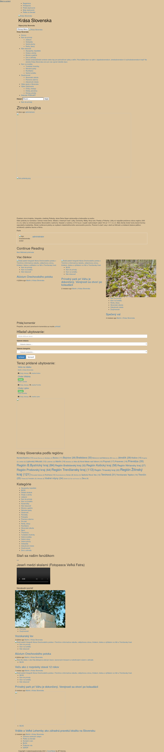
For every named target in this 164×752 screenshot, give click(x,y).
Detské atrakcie (26, 492)
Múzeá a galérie (31, 55)
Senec (69, 475)
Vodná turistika (31, 73)
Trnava (24, 478)
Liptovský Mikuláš (36, 461)
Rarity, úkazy (30, 46)
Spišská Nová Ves (91, 474)
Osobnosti (24, 512)
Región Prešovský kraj (34, 470)
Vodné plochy (30, 44)
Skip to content (5, 1)
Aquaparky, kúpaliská (33, 51)
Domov (23, 35)
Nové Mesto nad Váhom (91, 461)
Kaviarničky (25, 503)
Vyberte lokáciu (23, 341)
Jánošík (124, 457)
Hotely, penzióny (31, 91)
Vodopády (29, 42)
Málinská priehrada (25, 252)
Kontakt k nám (28, 741)
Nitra (77, 461)
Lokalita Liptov (35, 396)
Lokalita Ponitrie (36, 385)
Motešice (69, 462)
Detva (114, 458)
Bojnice (69, 457)
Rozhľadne (29, 71)
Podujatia (24, 517)
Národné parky (31, 68)
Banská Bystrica (25, 457)
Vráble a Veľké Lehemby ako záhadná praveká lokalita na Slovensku (55, 730)
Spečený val (113, 314)
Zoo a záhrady (31, 57)
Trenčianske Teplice (127, 474)
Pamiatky (24, 515)
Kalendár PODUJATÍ (28, 95)
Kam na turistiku (27, 64)
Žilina (85, 478)
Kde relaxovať (26, 48)
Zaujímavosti (25, 75)
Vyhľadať (21, 357)
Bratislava (84, 457)
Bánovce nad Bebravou (102, 458)
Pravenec (121, 461)
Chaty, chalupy (31, 88)
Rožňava (50, 474)
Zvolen (67, 478)
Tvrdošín (32, 478)
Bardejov (48, 458)
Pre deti (24, 521)
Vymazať (31, 357)
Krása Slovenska (35, 20)
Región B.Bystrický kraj (36, 465)
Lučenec (51, 461)
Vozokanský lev (24, 636)
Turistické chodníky (32, 66)
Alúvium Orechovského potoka (35, 276)
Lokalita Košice (35, 373)
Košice (137, 457)
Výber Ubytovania (27, 86)
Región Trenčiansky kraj (73, 469)
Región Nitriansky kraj (131, 465)
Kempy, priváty (31, 93)
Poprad (108, 461)
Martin (60, 461)
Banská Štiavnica (39, 458)
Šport (23, 530)
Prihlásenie (27, 5)
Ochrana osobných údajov (32, 736)
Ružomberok (61, 475)
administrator (30, 112)
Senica (77, 475)
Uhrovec (40, 478)
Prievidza (136, 461)
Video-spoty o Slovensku (30, 84)
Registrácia (27, 3)
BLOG (68, 267)
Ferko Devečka (22, 393)
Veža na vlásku (24, 366)
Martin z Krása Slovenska (35, 280)
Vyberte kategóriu (23, 348)
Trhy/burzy (25, 532)
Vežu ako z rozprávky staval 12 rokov (37, 667)
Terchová (108, 474)
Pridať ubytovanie (29, 8)
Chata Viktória (24, 376)
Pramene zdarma (32, 80)
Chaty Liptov (23, 388)
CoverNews (51, 751)
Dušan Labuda (22, 381)
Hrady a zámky (31, 53)
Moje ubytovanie (28, 10)
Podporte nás (27, 745)
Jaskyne (28, 39)
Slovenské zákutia (32, 77)
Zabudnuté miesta (32, 82)
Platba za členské (29, 12)
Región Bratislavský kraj (70, 465)
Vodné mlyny (54, 478)
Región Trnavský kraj (107, 470)
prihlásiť (57, 326)
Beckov (58, 457)
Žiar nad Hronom (75, 478)
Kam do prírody (26, 37)
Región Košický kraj (101, 465)
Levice (22, 461)
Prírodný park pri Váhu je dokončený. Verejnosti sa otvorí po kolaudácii (81, 282)
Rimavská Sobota (37, 475)
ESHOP (25, 747)
